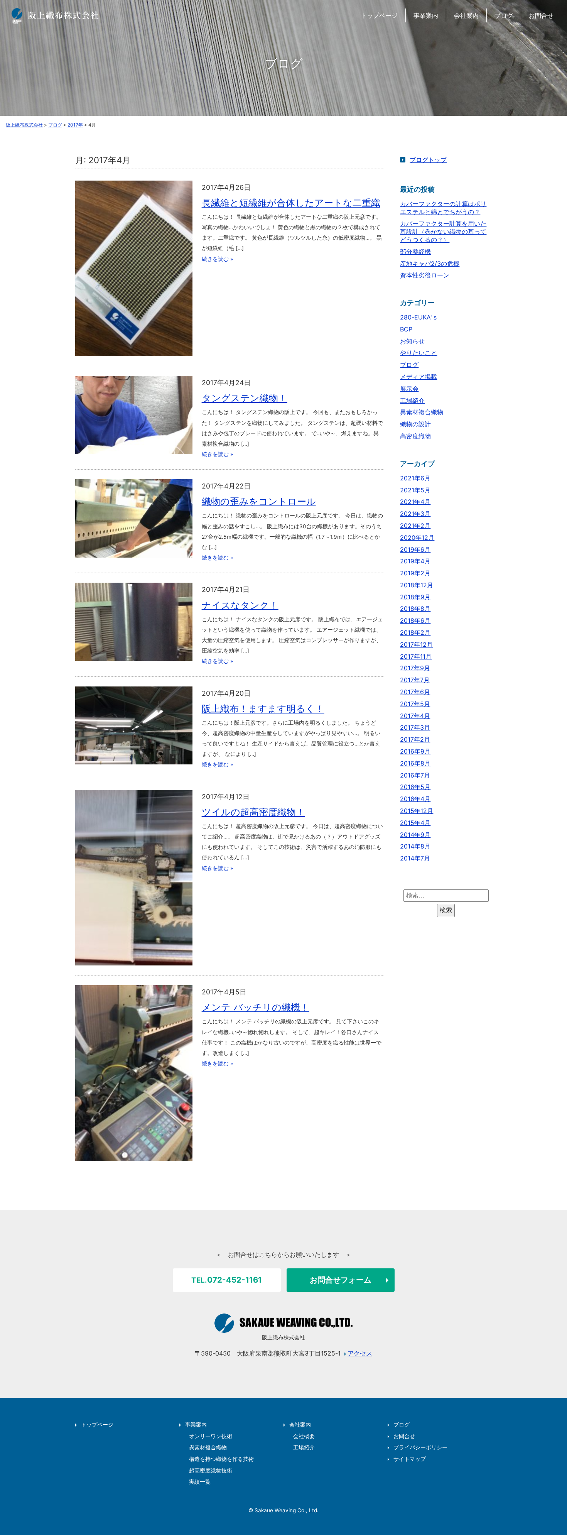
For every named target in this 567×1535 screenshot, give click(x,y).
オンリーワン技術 (210, 1436)
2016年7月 (415, 775)
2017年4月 (415, 716)
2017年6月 (415, 692)
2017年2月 (415, 739)
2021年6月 (415, 478)
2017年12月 (416, 644)
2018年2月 (415, 632)
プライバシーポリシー (420, 1447)
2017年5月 (415, 704)
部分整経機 (415, 251)
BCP (406, 329)
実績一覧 (200, 1482)
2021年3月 (415, 513)
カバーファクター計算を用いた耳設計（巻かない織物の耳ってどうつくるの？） (443, 231)
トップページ (379, 15)
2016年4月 (415, 799)
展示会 (409, 388)
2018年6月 (415, 620)
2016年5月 (415, 787)
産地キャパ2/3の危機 (429, 263)
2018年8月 (415, 608)
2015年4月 (415, 823)
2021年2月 (415, 525)
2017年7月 (415, 680)
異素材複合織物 (421, 412)
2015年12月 (416, 811)
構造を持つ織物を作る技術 (221, 1459)
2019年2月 (415, 573)
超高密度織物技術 (210, 1470)
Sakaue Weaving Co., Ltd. (287, 1510)
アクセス (360, 1353)
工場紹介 (412, 400)
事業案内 (425, 15)
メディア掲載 (418, 376)
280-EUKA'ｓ (419, 317)
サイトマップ (409, 1459)
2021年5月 (415, 490)
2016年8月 (415, 763)
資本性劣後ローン (424, 275)
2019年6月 (415, 549)
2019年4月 (415, 561)
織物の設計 (415, 424)
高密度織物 (415, 436)
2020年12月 (417, 537)
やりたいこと (418, 353)
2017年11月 (416, 656)
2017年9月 (415, 668)
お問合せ (541, 15)
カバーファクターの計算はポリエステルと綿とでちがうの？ (443, 208)
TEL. (226, 1280)
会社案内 (466, 15)
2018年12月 (416, 585)
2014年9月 (415, 835)
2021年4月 (415, 501)
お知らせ (412, 341)
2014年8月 (415, 846)
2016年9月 (415, 751)
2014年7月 (415, 858)
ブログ (503, 15)
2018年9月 (415, 597)
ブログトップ (428, 160)
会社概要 (304, 1436)
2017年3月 (415, 727)
